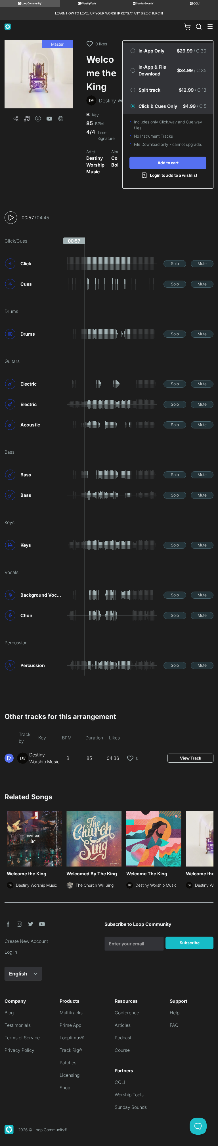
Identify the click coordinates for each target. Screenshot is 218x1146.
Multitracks (71, 1012)
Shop (65, 1087)
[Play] (11, 217)
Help (174, 1012)
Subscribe (190, 942)
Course (122, 1050)
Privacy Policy (19, 1050)
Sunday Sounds (131, 1107)
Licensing (69, 1075)
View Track (190, 758)
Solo (175, 263)
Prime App (70, 1025)
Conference (127, 1012)
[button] (38, 74)
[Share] (16, 118)
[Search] (198, 26)
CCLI (120, 1082)
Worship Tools (129, 1094)
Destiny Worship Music (95, 164)
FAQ (174, 1025)
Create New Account (26, 941)
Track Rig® (71, 1050)
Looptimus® (72, 1037)
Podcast (123, 1037)
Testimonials (18, 1025)
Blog (9, 1012)
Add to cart (168, 162)
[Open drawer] (210, 26)
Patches (68, 1062)
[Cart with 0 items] (187, 26)
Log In (11, 952)
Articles (123, 1025)
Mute (202, 263)
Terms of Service (22, 1037)
